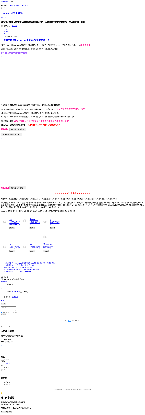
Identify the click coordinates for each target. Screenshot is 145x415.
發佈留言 (3, 314)
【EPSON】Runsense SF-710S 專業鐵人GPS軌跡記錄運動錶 (14, 223)
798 (30, 218)
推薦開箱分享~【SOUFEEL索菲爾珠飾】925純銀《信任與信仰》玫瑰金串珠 (29, 263)
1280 (31, 244)
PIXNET (60, 389)
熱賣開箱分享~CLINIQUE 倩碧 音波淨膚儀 (18, 267)
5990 (10, 220)
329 (50, 220)
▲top (2, 300)
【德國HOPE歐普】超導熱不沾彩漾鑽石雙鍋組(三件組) (48, 246)
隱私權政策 (82, 389)
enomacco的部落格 (12, 12)
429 (10, 244)
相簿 (5, 29)
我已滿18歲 (4, 411)
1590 (44, 243)
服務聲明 (88, 389)
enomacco (4, 281)
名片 (5, 33)
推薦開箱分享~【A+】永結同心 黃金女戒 (17, 272)
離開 (10, 411)
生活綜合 (14, 26)
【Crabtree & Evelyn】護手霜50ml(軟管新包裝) (55, 223)
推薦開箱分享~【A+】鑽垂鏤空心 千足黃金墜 (19, 265)
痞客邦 (14, 292)
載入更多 (3, 303)
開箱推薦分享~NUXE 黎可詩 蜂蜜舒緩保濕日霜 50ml (21, 269)
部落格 (6, 31)
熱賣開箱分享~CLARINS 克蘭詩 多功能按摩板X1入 (27, 40)
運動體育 (15, 297)
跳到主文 (3, 17)
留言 (18, 292)
